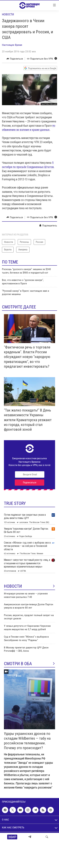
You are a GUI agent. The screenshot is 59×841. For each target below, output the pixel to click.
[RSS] (43, 810)
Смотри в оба (18, 663)
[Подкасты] (51, 810)
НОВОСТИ (13, 586)
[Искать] (47, 837)
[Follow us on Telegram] (35, 810)
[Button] (14, 59)
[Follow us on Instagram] (28, 810)
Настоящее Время (12, 44)
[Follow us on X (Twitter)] (13, 810)
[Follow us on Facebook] (5, 810)
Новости (8, 14)
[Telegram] (30, 837)
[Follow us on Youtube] (20, 810)
